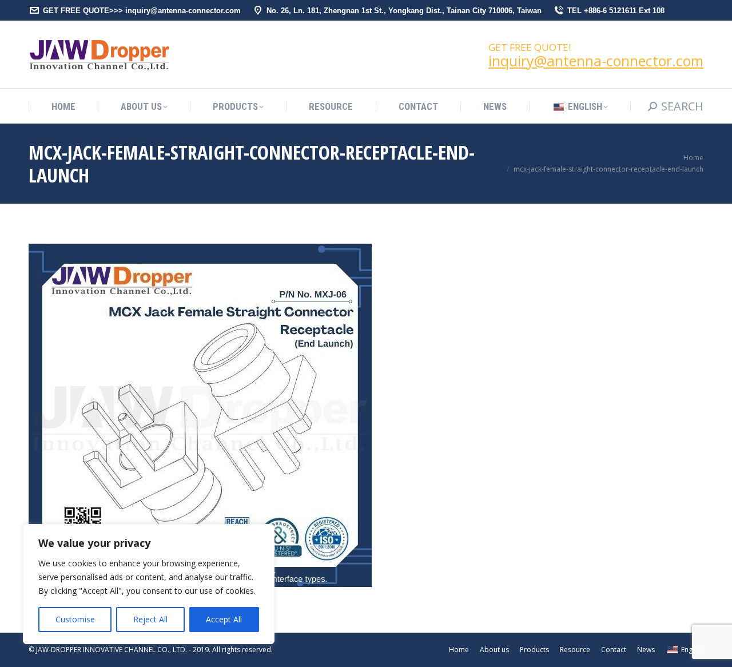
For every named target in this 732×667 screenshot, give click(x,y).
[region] (148, 584)
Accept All (224, 619)
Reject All (150, 619)
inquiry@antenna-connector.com (595, 60)
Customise (75, 619)
